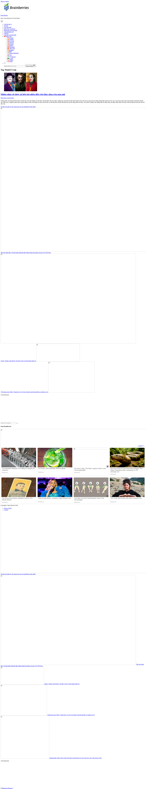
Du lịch (6, 25)
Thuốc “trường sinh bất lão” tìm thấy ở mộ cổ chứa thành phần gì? (18, 361)
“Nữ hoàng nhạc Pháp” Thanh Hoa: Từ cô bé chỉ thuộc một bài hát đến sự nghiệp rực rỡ (24, 392)
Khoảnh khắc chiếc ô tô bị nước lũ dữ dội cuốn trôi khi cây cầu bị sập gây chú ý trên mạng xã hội (75, 758)
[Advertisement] (51, 409)
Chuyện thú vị (8, 24)
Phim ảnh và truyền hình (10, 30)
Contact (6, 509)
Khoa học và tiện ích (9, 29)
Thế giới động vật (9, 32)
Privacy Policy (8, 508)
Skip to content (5, 1)
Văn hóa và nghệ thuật (10, 35)
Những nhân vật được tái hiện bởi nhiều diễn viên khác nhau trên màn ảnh (33, 94)
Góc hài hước (7, 27)
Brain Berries (4, 15)
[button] (5, 63)
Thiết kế (6, 33)
